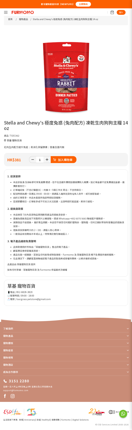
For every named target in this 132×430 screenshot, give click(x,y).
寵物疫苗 (8, 350)
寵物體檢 (8, 343)
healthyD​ (46, 419)
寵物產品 (8, 335)
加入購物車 (65, 160)
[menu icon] (5, 12)
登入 (121, 12)
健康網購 (56, 419)
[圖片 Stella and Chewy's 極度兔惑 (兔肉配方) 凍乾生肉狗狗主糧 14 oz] (66, 76)
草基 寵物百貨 (14, 140)
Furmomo (66, 419)
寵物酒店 (8, 364)
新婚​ (21, 419)
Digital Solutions (81, 419)
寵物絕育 (8, 357)
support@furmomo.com (15, 390)
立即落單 (115, 4)
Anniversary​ (29, 419)
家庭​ (39, 419)
